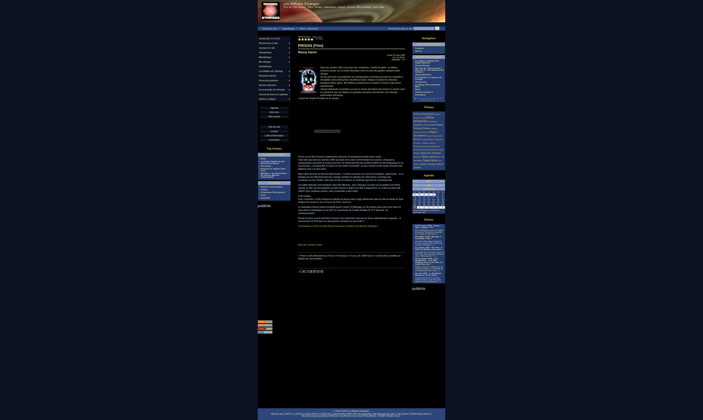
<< (416, 181)
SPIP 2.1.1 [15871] (293, 414)
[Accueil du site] (270, 11)
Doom (417, 89)
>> (441, 181)
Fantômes (419, 48)
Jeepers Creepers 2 (424, 92)
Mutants (424, 139)
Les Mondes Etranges (301, 4)
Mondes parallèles (436, 136)
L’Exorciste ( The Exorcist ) (273, 192)
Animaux (418, 114)
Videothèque (288, 28)
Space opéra (429, 156)
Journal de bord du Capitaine (273, 94)
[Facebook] (299, 272)
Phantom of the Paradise (272, 187)
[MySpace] (307, 272)
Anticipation (429, 114)
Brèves (428, 219)
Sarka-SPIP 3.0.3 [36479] (317, 414)
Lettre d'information (274, 135)
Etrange (423, 118)
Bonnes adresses (267, 85)
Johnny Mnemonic (423, 75)
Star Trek (440, 157)
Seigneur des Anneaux (321, 202)
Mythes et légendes (435, 139)
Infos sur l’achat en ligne (310, 245)
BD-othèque (265, 62)
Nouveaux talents (267, 76)
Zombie (417, 167)
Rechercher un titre (268, 43)
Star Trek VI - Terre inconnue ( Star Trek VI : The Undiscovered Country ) (429, 70)
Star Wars (417, 160)
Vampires (424, 164)
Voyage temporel (435, 164)
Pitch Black (420, 95)
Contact (274, 131)
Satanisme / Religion (430, 153)
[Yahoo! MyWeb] (321, 272)
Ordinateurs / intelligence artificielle (424, 143)
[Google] (303, 272)
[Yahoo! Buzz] (318, 272)
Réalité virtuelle (437, 150)
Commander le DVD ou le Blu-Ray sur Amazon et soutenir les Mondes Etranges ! (338, 226)
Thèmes (429, 107)
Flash (263, 195)
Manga (428, 136)
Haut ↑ (398, 416)
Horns (263, 159)
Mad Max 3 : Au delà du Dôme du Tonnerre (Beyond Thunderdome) (274, 175)
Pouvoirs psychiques (422, 150)
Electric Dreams (422, 65)
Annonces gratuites (268, 80)
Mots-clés (274, 112)
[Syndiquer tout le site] (265, 325)
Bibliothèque (265, 57)
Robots (416, 153)
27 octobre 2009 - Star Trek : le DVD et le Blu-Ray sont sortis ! (429, 248)
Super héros (430, 160)
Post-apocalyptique (432, 146)
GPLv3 (356, 414)
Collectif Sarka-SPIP (341, 414)
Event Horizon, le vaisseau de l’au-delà (428, 78)
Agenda (274, 108)
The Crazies (266, 166)
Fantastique (432, 121)
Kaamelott (265, 198)
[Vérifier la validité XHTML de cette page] (265, 321)
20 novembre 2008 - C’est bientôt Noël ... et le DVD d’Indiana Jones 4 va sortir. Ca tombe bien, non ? (428, 261)
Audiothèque (265, 66)
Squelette (366, 414)
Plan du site (274, 127)
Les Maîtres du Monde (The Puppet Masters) (427, 62)
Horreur (418, 51)
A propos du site (267, 48)
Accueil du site (269, 28)
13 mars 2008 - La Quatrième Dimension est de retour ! (428, 274)
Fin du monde (430, 125)
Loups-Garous (424, 132)
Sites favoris (274, 116)
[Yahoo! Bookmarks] (314, 272)
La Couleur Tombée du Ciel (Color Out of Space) (273, 162)
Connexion (274, 140)
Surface (264, 190)
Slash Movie (417, 157)
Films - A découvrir (309, 28)
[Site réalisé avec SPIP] (265, 332)
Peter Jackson (343, 202)
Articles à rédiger (267, 99)
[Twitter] (310, 272)
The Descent (420, 82)
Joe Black (400, 57)
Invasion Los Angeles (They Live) (273, 170)
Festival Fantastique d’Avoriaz (343, 255)
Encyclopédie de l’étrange (272, 89)
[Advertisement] (272, 263)
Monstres (417, 139)
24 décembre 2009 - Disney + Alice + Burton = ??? (428, 226)
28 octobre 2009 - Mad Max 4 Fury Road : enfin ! (428, 237)
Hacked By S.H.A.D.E (269, 38)
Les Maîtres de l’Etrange (271, 71)
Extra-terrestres (424, 119)
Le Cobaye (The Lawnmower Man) (427, 86)
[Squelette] (265, 328)
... (435, 100)
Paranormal (418, 146)
